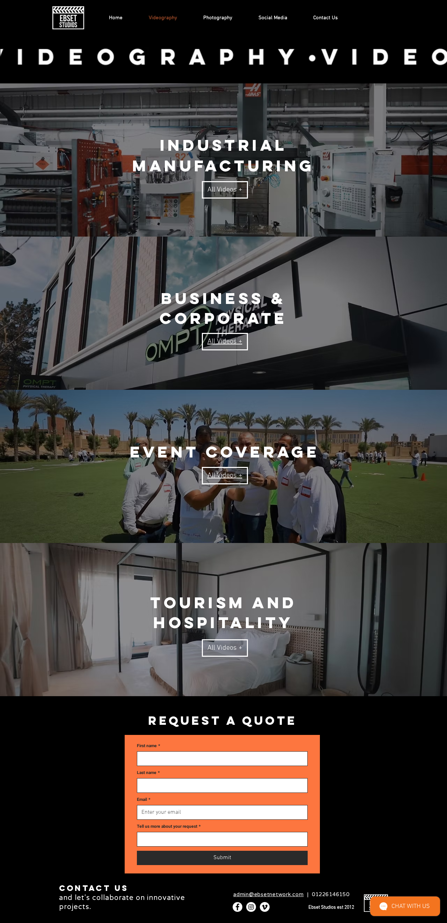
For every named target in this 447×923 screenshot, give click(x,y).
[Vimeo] (265, 907)
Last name (148, 772)
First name (148, 746)
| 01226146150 (291, 894)
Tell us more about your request (168, 826)
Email (143, 799)
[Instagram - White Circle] (251, 907)
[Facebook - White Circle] (237, 907)
